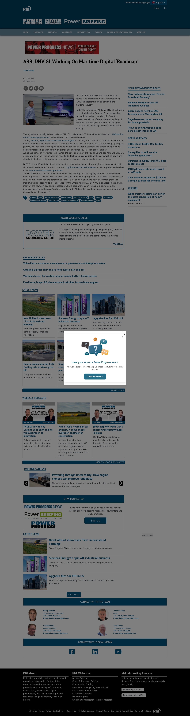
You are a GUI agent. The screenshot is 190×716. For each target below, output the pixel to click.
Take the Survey (95, 376)
